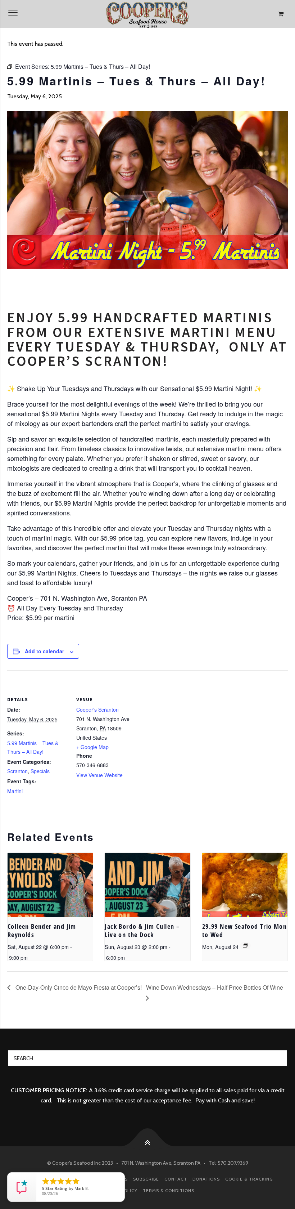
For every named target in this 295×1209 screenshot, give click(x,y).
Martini (15, 790)
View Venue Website (99, 775)
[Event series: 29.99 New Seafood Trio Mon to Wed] (245, 946)
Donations (206, 1179)
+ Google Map (92, 747)
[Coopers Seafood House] (147, 14)
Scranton (17, 771)
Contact (175, 1179)
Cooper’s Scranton (97, 709)
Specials (40, 771)
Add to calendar (44, 651)
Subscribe (146, 1179)
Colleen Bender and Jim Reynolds (42, 930)
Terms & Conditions (168, 1190)
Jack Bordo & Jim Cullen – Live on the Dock (142, 930)
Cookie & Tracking (249, 1179)
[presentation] (50, 885)
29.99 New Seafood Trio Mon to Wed (244, 930)
